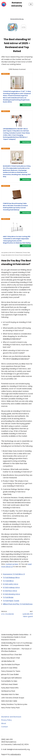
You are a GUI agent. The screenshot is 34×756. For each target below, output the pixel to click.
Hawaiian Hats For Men (10, 694)
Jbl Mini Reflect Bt (8, 661)
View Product (26, 105)
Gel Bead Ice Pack (8, 691)
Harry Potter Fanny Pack (10, 708)
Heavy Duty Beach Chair (10, 658)
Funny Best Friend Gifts (9, 688)
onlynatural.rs (15, 754)
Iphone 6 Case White (9, 668)
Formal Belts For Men (9, 681)
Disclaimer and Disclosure (11, 717)
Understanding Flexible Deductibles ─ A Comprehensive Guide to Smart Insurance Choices (16, 637)
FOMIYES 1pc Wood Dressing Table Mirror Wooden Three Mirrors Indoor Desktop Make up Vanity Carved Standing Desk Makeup (15, 206)
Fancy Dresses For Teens (10, 671)
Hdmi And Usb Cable (9, 701)
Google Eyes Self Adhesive (11, 678)
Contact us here (12, 564)
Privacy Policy (6, 720)
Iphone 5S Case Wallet (10, 674)
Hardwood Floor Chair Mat (11, 654)
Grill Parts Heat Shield (9, 684)
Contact (4, 727)
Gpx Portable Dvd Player (10, 664)
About (3, 723)
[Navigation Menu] (31, 4)
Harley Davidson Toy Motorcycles (14, 704)
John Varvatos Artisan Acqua (12, 698)
